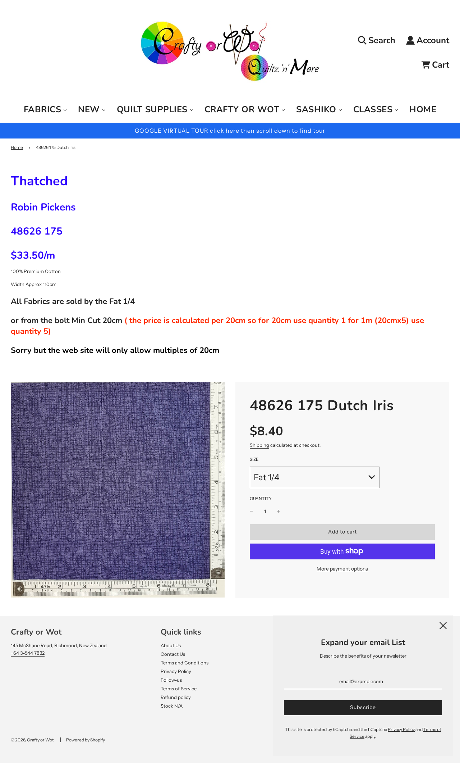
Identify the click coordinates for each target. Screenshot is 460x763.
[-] (251, 511)
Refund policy (176, 697)
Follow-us (171, 680)
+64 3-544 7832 (28, 653)
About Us (171, 645)
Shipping (259, 445)
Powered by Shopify (85, 739)
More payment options (342, 568)
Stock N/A (172, 706)
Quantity (261, 498)
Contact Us (173, 654)
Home (17, 147)
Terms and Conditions (184, 663)
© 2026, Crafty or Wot (32, 739)
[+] (278, 511)
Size (254, 459)
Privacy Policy (176, 671)
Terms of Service (179, 688)
